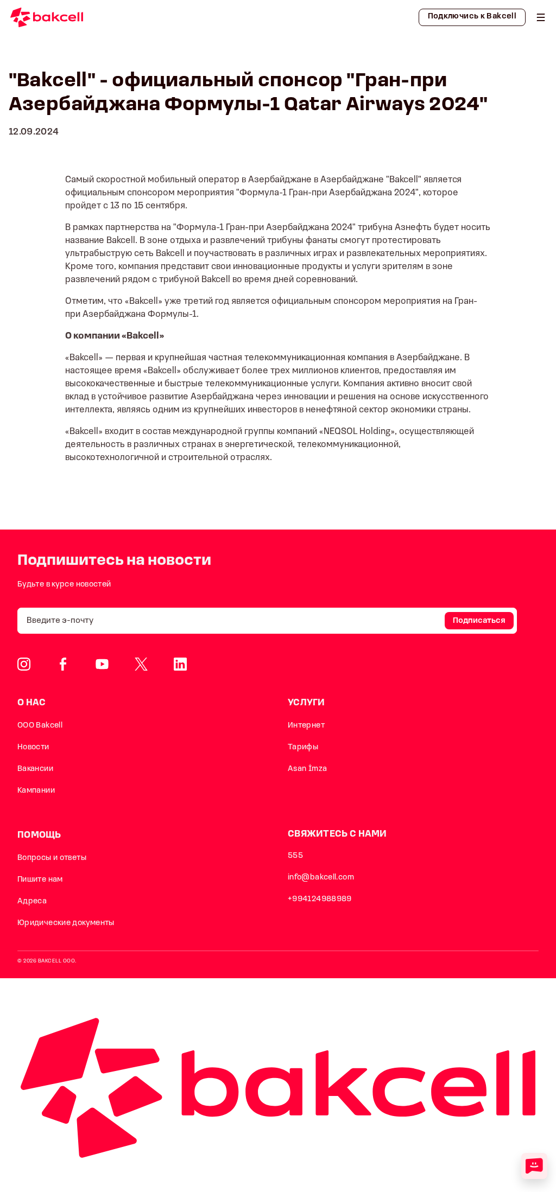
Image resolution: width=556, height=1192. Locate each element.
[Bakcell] (540, 17)
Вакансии (35, 769)
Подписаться (479, 621)
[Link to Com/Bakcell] (141, 664)
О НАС (31, 702)
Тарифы (303, 747)
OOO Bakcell (39, 726)
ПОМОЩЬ (39, 835)
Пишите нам (40, 880)
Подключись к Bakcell (472, 16)
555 (295, 856)
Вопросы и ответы (51, 858)
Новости (33, 747)
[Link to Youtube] (102, 664)
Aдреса (32, 901)
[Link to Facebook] (63, 664)
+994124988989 (320, 899)
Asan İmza (307, 769)
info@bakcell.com (321, 878)
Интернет (306, 726)
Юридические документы (66, 923)
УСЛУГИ (306, 702)
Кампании (36, 791)
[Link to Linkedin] (180, 664)
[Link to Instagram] (23, 664)
